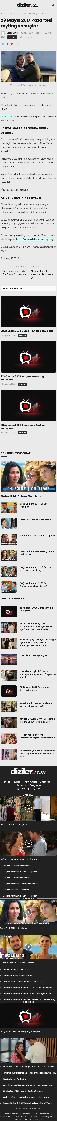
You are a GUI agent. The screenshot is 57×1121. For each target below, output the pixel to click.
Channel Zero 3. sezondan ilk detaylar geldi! (42, 274)
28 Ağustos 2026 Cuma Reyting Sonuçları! (27, 331)
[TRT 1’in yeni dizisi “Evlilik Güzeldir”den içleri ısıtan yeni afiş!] (9, 738)
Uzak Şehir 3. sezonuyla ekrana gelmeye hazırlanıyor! (36, 704)
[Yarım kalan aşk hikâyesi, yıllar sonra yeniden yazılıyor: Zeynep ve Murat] (9, 675)
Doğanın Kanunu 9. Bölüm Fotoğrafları (20, 896)
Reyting (12, 37)
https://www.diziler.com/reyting (34, 239)
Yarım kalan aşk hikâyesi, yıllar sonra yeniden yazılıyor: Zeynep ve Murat (38, 674)
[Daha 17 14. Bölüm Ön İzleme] (28, 476)
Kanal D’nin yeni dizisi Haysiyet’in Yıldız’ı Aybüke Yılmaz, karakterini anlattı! (37, 753)
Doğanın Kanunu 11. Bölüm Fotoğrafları (20, 871)
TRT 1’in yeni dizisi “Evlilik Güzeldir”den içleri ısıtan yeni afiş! (38, 736)
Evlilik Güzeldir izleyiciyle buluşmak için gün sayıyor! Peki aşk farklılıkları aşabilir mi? (36, 626)
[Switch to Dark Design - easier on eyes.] (48, 5)
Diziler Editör (12, 33)
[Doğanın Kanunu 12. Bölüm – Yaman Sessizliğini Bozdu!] (9, 587)
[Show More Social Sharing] (18, 44)
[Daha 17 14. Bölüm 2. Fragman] (9, 523)
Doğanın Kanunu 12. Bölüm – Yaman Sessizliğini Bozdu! (34, 585)
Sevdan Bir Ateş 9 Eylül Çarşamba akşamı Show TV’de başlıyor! (37, 720)
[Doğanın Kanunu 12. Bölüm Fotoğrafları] (28, 843)
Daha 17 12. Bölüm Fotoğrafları (16, 878)
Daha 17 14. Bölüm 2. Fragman (35, 519)
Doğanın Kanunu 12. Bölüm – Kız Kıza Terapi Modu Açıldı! (36, 569)
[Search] (52, 4)
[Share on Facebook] (7, 44)
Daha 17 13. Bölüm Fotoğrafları (16, 865)
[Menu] (5, 4)
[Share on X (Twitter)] (3, 44)
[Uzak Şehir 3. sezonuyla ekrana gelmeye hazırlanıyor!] (9, 706)
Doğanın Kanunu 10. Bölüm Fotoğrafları (20, 884)
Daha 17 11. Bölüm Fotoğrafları (16, 890)
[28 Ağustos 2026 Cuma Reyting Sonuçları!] (28, 311)
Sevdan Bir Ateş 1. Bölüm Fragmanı (38, 535)
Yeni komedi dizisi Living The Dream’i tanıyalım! (14, 273)
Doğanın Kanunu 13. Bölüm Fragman (17, 962)
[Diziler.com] (28, 5)
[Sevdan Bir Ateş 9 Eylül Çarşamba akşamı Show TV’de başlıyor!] (9, 722)
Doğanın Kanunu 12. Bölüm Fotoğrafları (19, 859)
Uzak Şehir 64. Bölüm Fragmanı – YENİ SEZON (22, 981)
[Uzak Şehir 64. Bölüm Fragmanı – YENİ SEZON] (9, 555)
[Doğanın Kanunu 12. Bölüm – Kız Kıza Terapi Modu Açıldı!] (9, 571)
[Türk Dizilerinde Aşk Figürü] (9, 659)
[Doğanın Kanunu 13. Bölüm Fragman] (9, 507)
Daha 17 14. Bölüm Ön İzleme (22, 496)
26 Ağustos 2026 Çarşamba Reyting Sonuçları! (23, 426)
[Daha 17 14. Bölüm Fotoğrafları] (28, 808)
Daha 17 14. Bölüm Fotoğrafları (14, 824)
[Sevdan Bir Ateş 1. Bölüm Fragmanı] (9, 539)
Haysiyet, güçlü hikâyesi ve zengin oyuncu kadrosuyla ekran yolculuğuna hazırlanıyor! (38, 642)
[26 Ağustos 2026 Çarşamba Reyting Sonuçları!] (28, 405)
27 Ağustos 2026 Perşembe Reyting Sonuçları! (22, 378)
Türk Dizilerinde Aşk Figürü (34, 655)
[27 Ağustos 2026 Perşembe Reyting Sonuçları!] (28, 357)
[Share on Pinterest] (12, 44)
